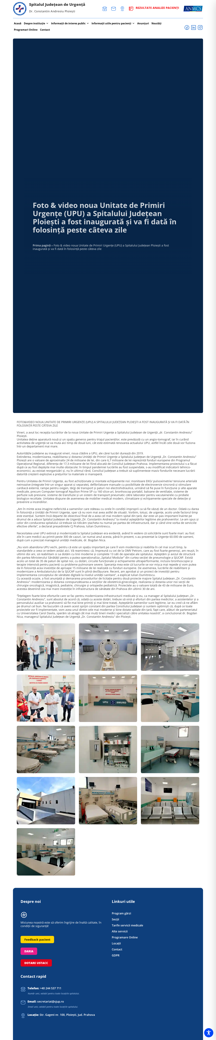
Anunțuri (143, 23)
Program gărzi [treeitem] (121, 913)
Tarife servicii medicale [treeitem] (127, 925)
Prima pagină (42, 245)
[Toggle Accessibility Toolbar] (209, 1033)
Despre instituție (34, 23)
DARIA (28, 951)
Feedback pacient (37, 939)
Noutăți (156, 23)
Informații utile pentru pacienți (111, 23)
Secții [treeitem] (115, 919)
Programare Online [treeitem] (125, 937)
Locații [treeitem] (116, 943)
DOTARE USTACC (36, 963)
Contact (45, 29)
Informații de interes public (68, 23)
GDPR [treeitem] (116, 955)
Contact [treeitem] (117, 949)
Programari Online (25, 29)
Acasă (17, 23)
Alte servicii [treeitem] (120, 931)
